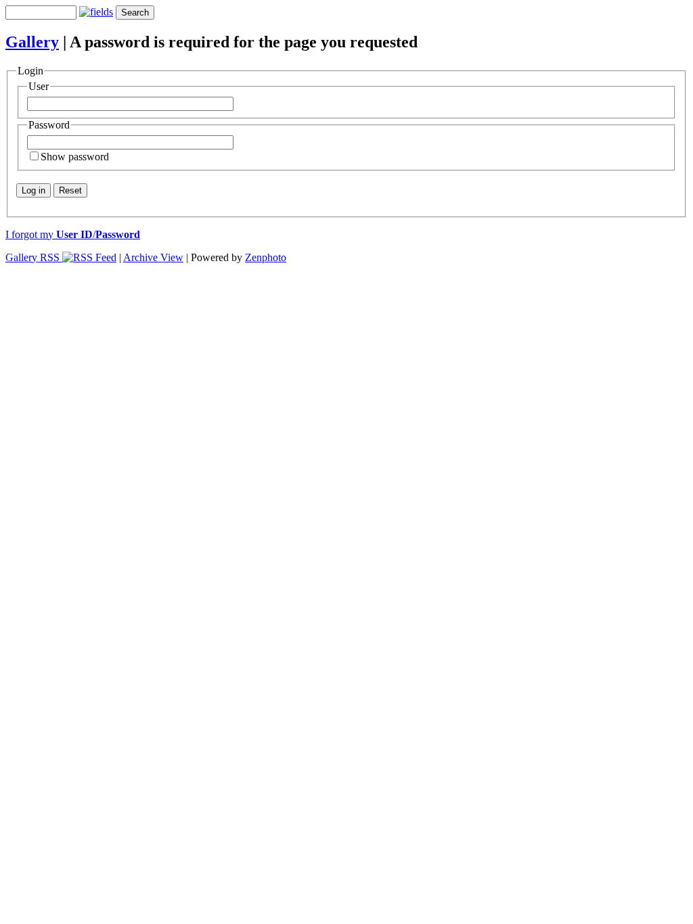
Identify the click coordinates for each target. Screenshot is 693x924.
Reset (70, 190)
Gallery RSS (33, 257)
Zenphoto (265, 257)
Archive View (153, 257)
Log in (33, 190)
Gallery (32, 42)
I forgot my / (72, 234)
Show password (75, 156)
